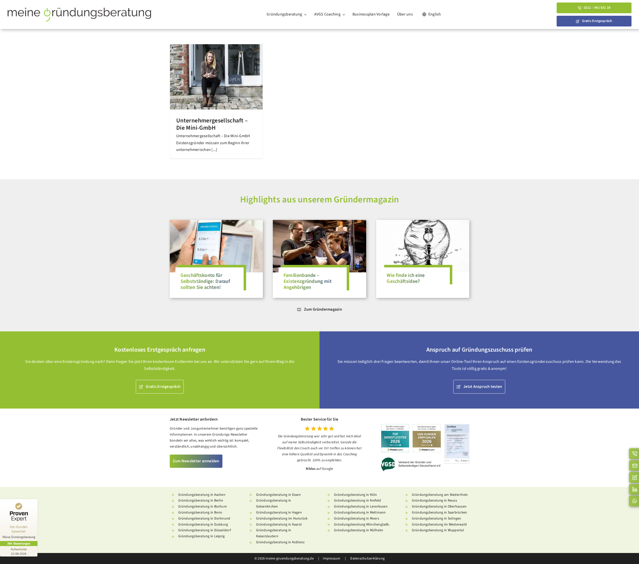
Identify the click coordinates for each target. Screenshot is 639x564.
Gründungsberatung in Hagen (279, 512)
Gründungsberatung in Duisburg (203, 524)
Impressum (331, 558)
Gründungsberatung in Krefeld (357, 500)
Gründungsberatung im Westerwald (439, 524)
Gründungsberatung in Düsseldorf (204, 530)
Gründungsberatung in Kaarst (279, 524)
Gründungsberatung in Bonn (200, 512)
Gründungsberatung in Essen (278, 494)
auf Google (324, 468)
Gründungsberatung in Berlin (200, 500)
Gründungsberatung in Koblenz (280, 542)
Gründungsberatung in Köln (355, 494)
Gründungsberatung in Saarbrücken (439, 512)
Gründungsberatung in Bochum (202, 506)
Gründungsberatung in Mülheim (358, 530)
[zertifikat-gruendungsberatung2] (457, 426)
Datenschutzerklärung (367, 558)
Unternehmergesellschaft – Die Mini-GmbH (212, 124)
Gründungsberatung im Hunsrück (282, 518)
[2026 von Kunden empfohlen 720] (427, 426)
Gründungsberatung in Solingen (436, 518)
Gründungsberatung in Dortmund (204, 518)
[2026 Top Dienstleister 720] (395, 426)
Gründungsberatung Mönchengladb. (362, 524)
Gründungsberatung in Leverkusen (361, 506)
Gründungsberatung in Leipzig (201, 536)
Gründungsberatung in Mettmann (360, 512)
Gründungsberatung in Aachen (201, 494)
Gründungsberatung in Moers (356, 518)
